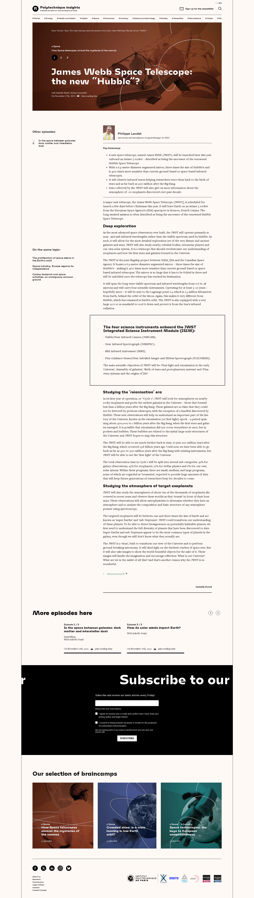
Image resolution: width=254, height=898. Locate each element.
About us (36, 877)
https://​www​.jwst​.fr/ (116, 573)
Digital (83, 18)
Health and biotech (66, 18)
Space (95, 18)
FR (216, 3)
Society (163, 18)
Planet (36, 18)
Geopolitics (177, 18)
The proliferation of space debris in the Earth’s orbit (53, 259)
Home (54, 31)
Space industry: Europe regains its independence (52, 267)
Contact (35, 887)
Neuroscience (194, 18)
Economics (108, 18)
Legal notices (38, 885)
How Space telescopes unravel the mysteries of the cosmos (90, 31)
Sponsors (36, 879)
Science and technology (144, 18)
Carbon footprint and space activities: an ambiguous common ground (52, 277)
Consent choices (39, 890)
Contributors (38, 882)
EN (220, 3)
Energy (48, 18)
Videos (209, 18)
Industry (123, 18)
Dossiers (60, 31)
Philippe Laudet (129, 133)
